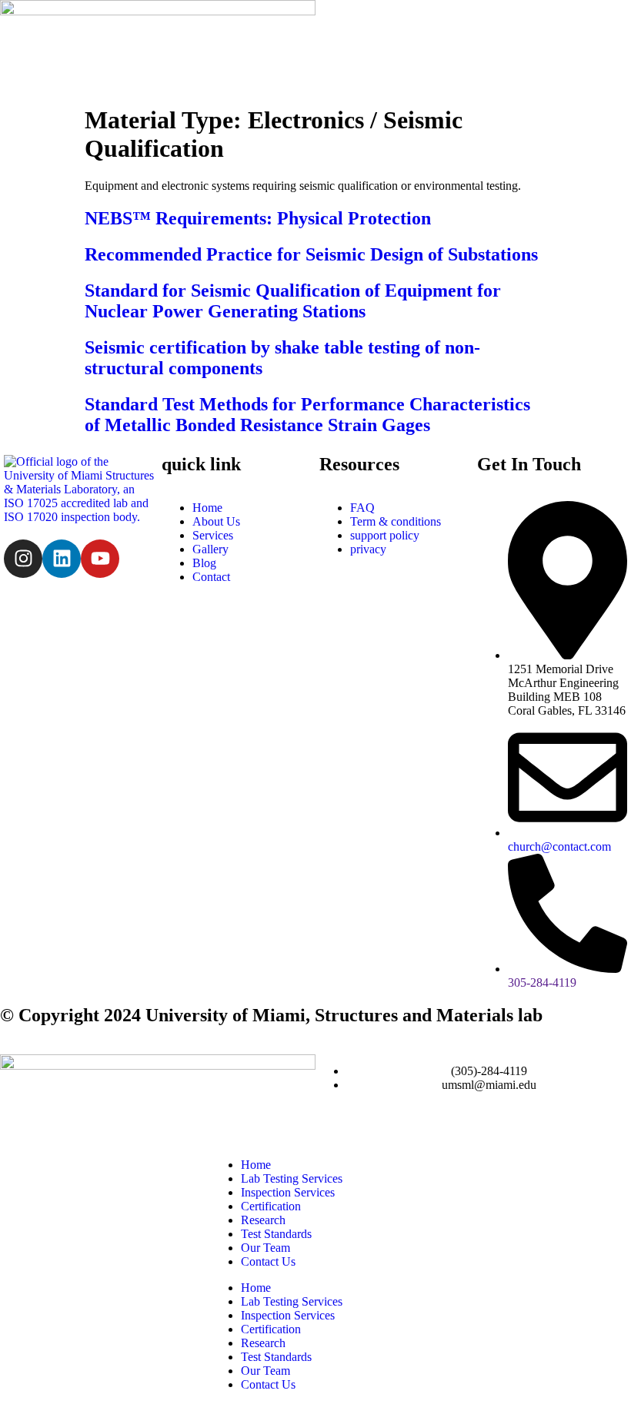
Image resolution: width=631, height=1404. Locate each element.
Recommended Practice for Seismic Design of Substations (311, 254)
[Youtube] (100, 558)
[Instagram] (23, 558)
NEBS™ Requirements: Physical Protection (258, 218)
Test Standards (276, 1233)
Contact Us (268, 1261)
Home (256, 1164)
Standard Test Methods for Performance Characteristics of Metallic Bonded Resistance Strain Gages (307, 414)
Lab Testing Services (291, 1178)
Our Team (265, 1247)
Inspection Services (288, 1192)
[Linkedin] (61, 558)
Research (263, 1219)
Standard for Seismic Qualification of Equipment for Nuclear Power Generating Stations (293, 300)
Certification (271, 1206)
